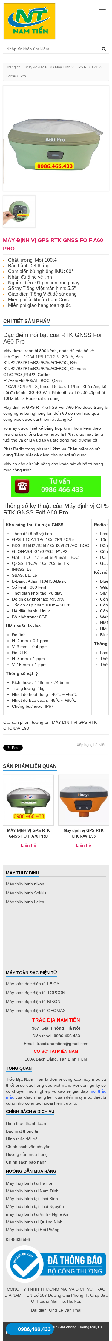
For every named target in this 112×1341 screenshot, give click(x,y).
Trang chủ (14, 67)
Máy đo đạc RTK (38, 67)
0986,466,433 (34, 1329)
